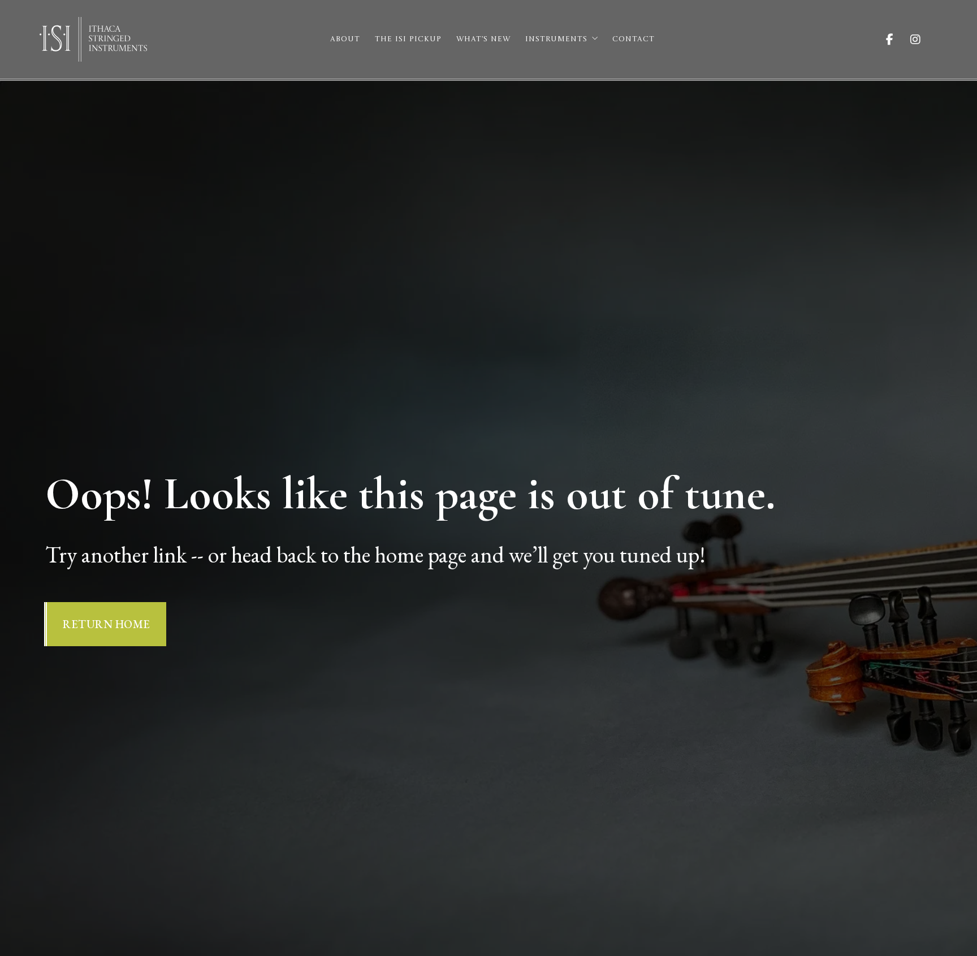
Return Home (106, 624)
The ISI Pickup (408, 39)
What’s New (483, 39)
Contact (633, 39)
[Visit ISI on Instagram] (923, 39)
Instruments (556, 39)
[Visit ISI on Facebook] (898, 39)
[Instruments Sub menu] (595, 38)
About (345, 39)
